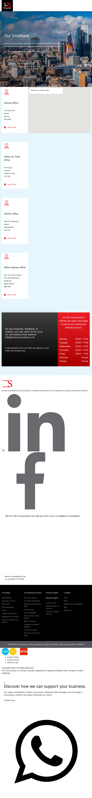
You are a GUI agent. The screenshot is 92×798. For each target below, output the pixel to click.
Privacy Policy (13, 660)
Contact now (9, 700)
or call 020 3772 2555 (14, 579)
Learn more (11, 127)
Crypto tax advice (30, 630)
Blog (65, 607)
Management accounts (10, 616)
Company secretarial (9, 613)
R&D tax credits (29, 621)
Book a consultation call (15, 576)
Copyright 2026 (8, 668)
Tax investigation (30, 613)
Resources (67, 610)
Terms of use (12, 662)
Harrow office (11, 103)
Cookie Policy (13, 657)
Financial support (52, 593)
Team (66, 598)
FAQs (66, 601)
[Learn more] (5, 127)
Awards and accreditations (73, 604)
